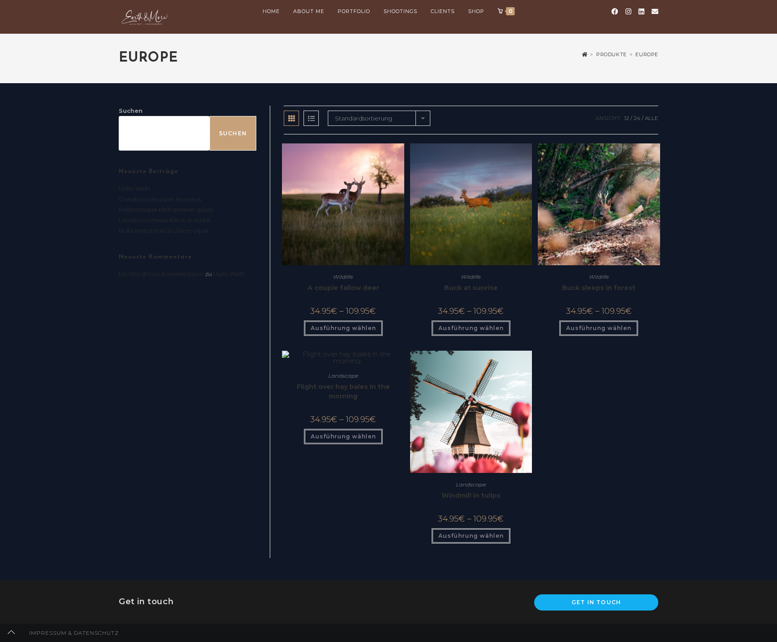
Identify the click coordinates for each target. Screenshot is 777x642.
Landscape (343, 375)
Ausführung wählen (343, 328)
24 (637, 118)
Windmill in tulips (471, 495)
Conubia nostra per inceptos (160, 199)
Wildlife (343, 276)
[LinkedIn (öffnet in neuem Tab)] (641, 11)
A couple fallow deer (343, 288)
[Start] (585, 54)
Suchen (131, 110)
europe (646, 54)
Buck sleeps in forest (598, 288)
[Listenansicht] (311, 118)
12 (626, 118)
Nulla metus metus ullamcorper (164, 230)
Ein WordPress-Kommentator (161, 273)
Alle (651, 118)
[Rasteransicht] (291, 118)
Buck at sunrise (471, 288)
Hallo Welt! (134, 188)
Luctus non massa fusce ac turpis (165, 219)
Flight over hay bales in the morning (343, 391)
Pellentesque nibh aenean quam (166, 209)
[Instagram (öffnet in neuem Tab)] (628, 11)
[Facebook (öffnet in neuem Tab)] (615, 11)
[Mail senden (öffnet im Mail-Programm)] (655, 11)
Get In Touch (596, 602)
